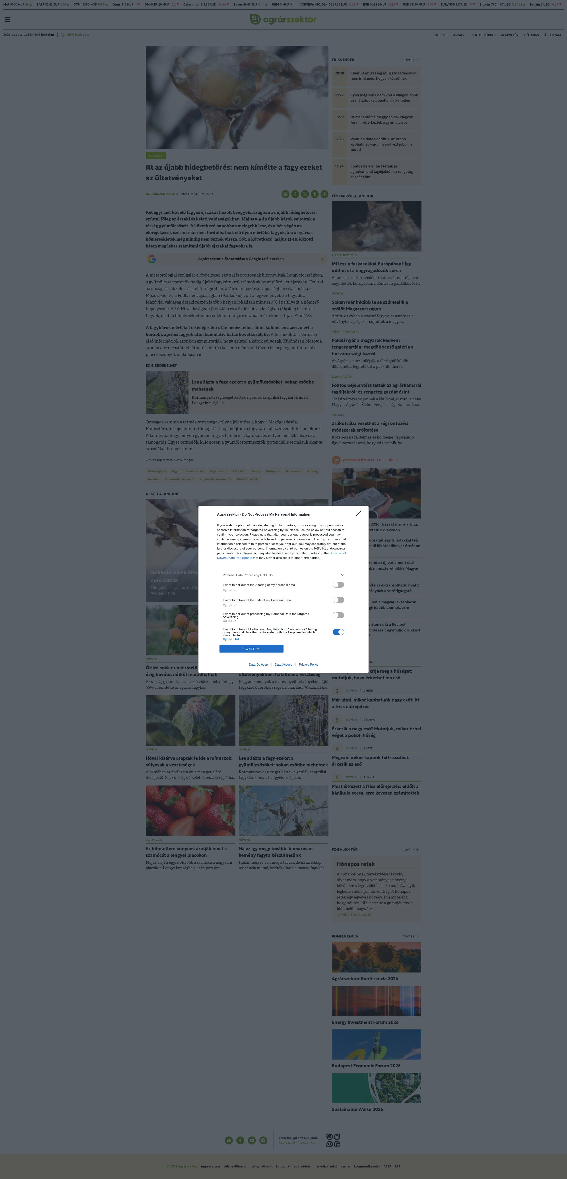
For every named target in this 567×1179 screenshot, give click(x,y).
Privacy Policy (308, 664)
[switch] (338, 585)
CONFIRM (251, 649)
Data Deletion (258, 664)
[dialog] (283, 589)
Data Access (283, 664)
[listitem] (283, 575)
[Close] (360, 515)
